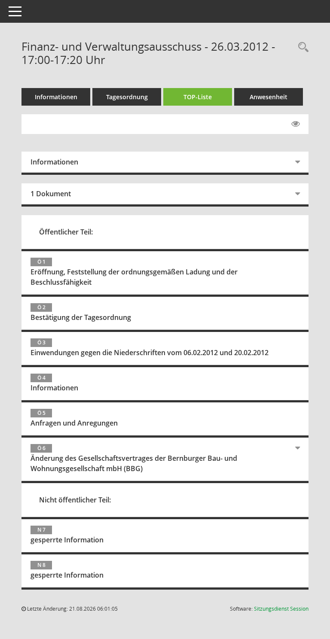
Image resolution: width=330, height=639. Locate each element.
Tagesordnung (127, 97)
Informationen (56, 97)
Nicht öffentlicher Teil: (75, 500)
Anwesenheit (268, 97)
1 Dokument (51, 193)
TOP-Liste (197, 97)
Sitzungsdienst (281, 608)
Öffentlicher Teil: (66, 232)
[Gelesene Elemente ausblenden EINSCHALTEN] (295, 124)
